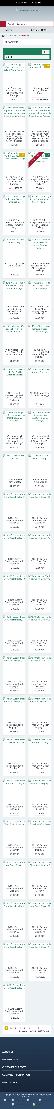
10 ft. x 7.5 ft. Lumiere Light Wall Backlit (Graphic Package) (14, 396)
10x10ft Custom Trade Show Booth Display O (40, 847)
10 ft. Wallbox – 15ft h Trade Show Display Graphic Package (40, 310)
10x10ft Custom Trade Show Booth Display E (14, 766)
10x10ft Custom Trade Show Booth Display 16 (14, 561)
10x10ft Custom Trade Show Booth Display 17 (40, 561)
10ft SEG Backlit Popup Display (40, 480)
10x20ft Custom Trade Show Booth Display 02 (14, 929)
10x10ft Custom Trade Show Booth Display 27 (14, 684)
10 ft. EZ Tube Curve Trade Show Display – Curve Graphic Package (14, 180)
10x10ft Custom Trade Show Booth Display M (14, 847)
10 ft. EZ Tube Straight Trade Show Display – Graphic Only (14, 224)
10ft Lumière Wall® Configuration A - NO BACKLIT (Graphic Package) (40, 440)
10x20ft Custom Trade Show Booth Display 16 (14, 1011)
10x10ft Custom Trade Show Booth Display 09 (40, 520)
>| (38, 1028)
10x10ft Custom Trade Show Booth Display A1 (40, 684)
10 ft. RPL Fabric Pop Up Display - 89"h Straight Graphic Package (40, 267)
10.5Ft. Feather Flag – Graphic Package (39, 394)
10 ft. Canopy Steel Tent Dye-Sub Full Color (40, 90)
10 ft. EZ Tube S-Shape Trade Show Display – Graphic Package (40, 180)
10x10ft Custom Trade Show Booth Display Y (40, 888)
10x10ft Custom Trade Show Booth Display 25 (14, 643)
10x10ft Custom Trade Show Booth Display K (14, 806)
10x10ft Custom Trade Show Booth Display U (14, 888)
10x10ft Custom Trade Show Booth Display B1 (14, 725)
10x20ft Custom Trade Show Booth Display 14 (40, 970)
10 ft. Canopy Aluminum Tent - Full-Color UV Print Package (14, 92)
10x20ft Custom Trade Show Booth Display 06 (40, 929)
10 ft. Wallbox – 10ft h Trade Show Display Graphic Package (14, 310)
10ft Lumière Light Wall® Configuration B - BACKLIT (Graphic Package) (14, 440)
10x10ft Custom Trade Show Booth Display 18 (14, 602)
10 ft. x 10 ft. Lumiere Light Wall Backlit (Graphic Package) (40, 353)
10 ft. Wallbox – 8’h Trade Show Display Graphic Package (14, 352)
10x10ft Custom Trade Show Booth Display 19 (40, 602)
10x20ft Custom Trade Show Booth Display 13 (14, 970)
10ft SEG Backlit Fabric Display (14, 480)
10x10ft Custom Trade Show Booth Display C (40, 725)
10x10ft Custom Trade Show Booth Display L (40, 806)
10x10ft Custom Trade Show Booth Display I (40, 766)
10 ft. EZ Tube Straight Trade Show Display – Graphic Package (40, 224)
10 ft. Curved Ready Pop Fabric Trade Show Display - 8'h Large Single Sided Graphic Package (14, 136)
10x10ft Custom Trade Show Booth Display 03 (14, 520)
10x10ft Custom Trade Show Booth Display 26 (40, 643)
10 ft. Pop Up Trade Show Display (14, 264)
